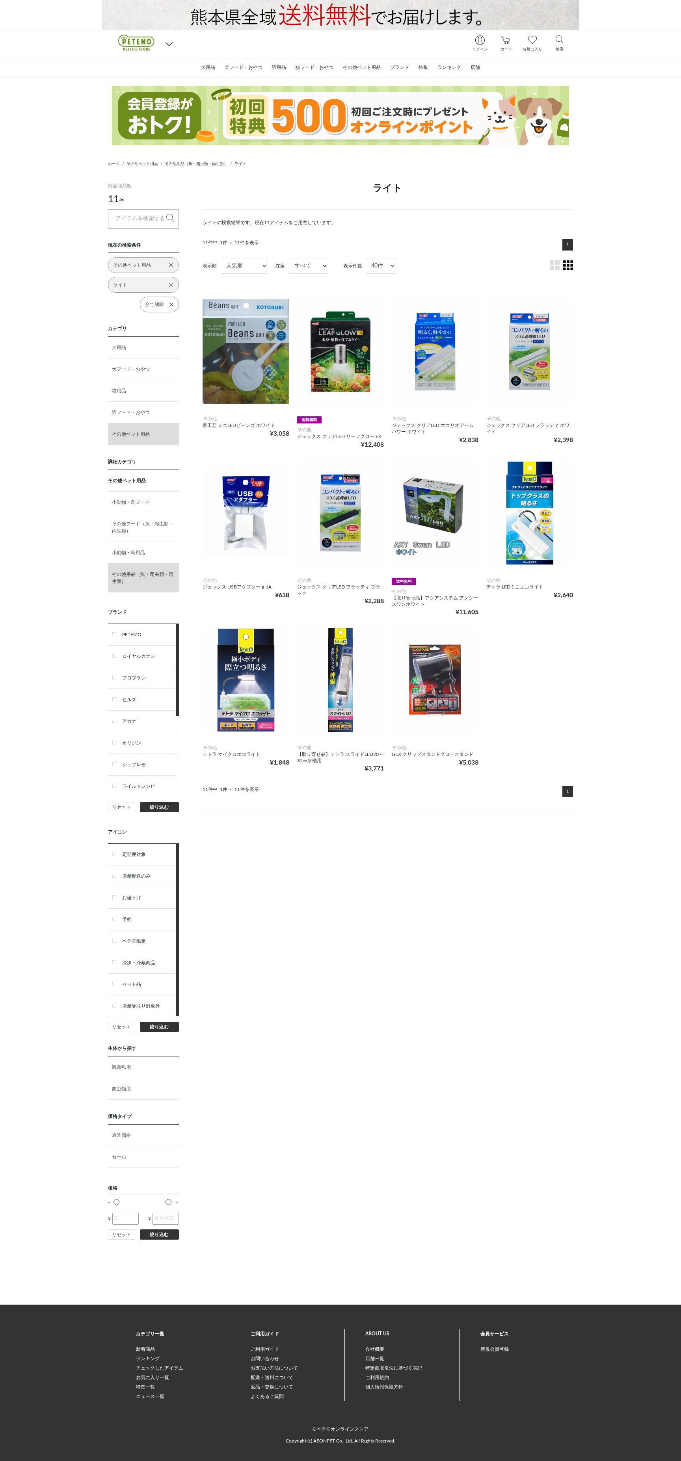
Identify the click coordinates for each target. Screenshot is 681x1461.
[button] (169, 44)
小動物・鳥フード (131, 502)
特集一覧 (145, 1387)
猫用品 (119, 390)
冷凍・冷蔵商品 (138, 962)
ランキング (148, 1358)
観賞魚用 (121, 1067)
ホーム (114, 164)
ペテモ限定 (134, 941)
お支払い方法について (274, 1368)
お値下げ (131, 897)
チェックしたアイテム (159, 1368)
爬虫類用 (121, 1088)
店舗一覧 (374, 1358)
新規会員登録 (494, 1349)
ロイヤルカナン (138, 656)
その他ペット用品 (142, 164)
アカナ (129, 721)
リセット (121, 807)
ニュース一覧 (150, 1396)
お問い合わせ (265, 1358)
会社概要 (374, 1349)
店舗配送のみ (136, 876)
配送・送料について (272, 1377)
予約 (127, 919)
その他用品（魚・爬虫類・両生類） (196, 164)
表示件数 (352, 266)
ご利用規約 (377, 1377)
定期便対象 (134, 854)
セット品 (131, 984)
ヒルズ (129, 699)
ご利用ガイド (265, 1349)
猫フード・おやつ (131, 412)
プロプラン (134, 678)
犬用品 (119, 347)
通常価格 (121, 1135)
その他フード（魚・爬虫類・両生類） (142, 527)
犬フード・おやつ (131, 369)
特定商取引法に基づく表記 (393, 1368)
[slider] (116, 1202)
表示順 (210, 266)
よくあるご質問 (267, 1396)
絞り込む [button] (159, 807)
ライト (240, 164)
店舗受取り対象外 (141, 1006)
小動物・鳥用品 (128, 552)
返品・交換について (272, 1387)
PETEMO (131, 634)
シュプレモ (134, 764)
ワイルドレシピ (138, 786)
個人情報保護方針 (384, 1387)
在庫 (280, 266)
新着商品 (145, 1349)
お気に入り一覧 (152, 1377)
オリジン (131, 743)
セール (119, 1157)
